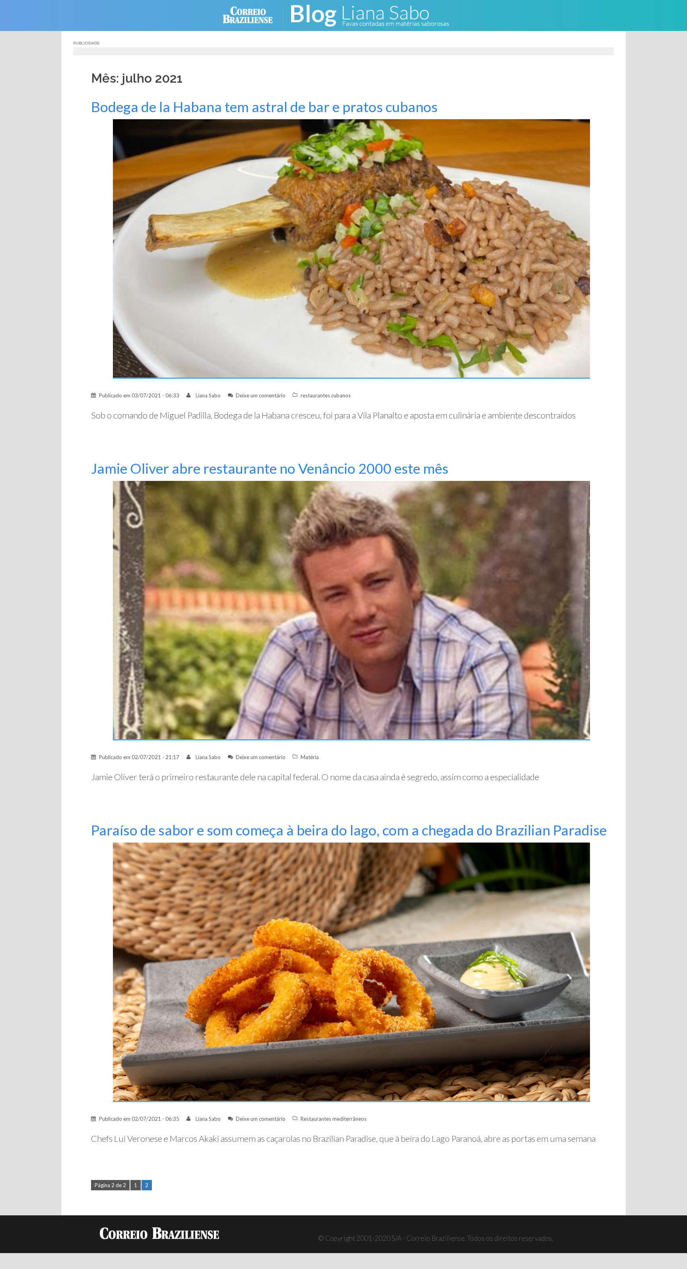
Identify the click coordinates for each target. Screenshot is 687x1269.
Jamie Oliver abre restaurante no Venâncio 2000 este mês (269, 468)
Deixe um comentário (260, 395)
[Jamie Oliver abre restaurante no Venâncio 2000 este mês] (351, 610)
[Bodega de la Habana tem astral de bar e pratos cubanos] (351, 248)
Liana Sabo (208, 395)
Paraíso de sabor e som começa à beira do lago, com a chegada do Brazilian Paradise (349, 830)
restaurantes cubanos (326, 395)
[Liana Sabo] (375, 14)
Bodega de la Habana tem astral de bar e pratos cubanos (264, 106)
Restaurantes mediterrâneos (334, 1119)
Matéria (310, 757)
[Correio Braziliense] (254, 14)
